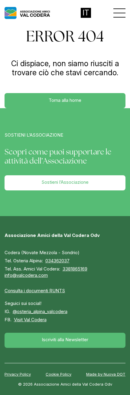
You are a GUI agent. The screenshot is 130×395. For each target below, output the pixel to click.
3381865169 (75, 269)
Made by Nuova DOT (105, 374)
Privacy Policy (18, 374)
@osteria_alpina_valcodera (40, 311)
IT (86, 12)
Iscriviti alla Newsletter (65, 339)
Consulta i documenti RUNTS (35, 290)
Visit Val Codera (30, 319)
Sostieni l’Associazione (65, 182)
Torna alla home (65, 100)
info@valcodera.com (26, 275)
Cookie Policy (58, 374)
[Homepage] (27, 13)
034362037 (57, 260)
